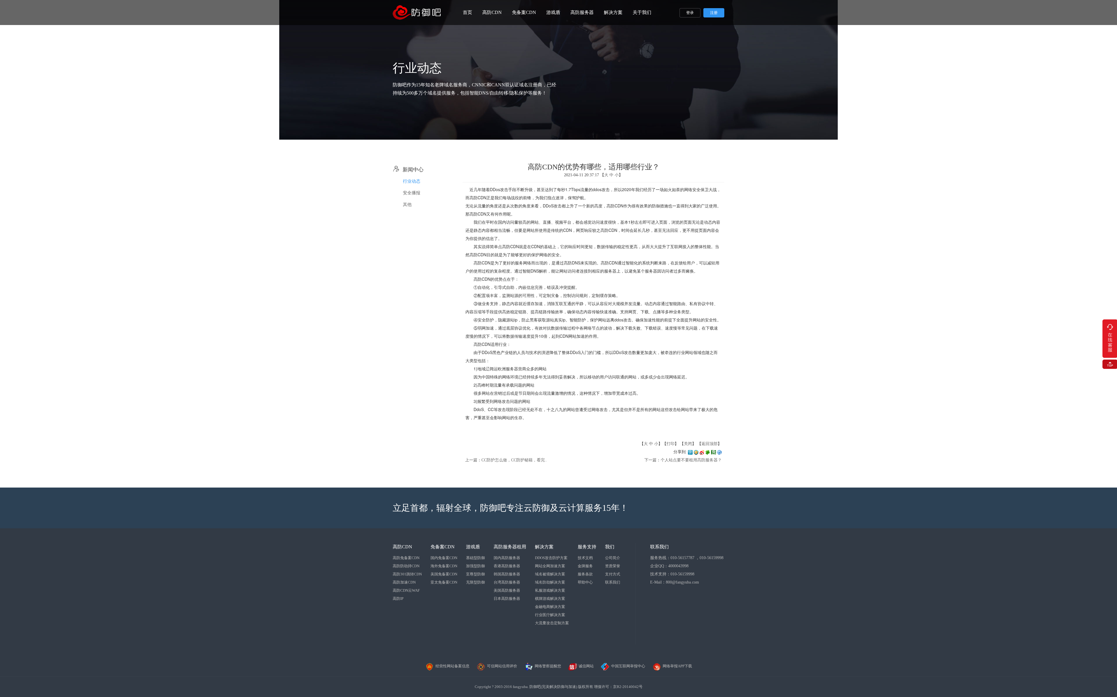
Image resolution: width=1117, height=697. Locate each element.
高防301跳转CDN (407, 574)
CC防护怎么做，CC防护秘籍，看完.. (514, 460)
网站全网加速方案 (550, 566)
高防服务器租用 (510, 546)
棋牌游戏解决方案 (550, 598)
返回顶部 (709, 444)
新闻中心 (408, 170)
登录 (690, 12)
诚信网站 (586, 666)
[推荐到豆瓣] (713, 452)
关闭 (688, 444)
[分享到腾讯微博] (690, 452)
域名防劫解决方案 (550, 582)
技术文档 (585, 558)
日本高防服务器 (507, 598)
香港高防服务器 (507, 566)
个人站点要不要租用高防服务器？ (691, 460)
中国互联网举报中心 (628, 666)
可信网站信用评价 (502, 666)
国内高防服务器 (507, 558)
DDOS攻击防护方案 (551, 558)
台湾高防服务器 (507, 582)
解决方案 (613, 12)
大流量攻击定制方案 (552, 623)
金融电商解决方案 (550, 606)
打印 (670, 444)
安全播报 (411, 193)
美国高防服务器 (507, 590)
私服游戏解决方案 (550, 590)
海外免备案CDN (444, 566)
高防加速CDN (404, 582)
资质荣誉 (612, 566)
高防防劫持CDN (406, 566)
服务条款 (585, 574)
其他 (407, 204)
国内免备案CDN (444, 558)
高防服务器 (582, 12)
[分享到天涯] (719, 452)
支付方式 (612, 574)
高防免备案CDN (406, 558)
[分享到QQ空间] (696, 452)
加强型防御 (475, 566)
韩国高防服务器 (507, 574)
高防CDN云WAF (406, 590)
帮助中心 (585, 582)
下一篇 (650, 460)
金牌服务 (585, 566)
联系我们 (612, 582)
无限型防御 (475, 582)
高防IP (398, 598)
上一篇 (471, 460)
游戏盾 (553, 12)
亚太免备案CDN (444, 582)
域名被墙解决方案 (550, 574)
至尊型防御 (475, 574)
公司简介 (612, 558)
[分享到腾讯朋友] (707, 452)
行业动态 (411, 181)
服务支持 (587, 546)
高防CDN (492, 12)
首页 (467, 12)
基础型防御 (475, 558)
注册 (714, 12)
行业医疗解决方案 (550, 615)
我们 (609, 546)
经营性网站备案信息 (452, 666)
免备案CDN (524, 12)
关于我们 (642, 12)
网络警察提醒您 (548, 666)
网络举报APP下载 (677, 666)
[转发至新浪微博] (702, 452)
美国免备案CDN (444, 574)
